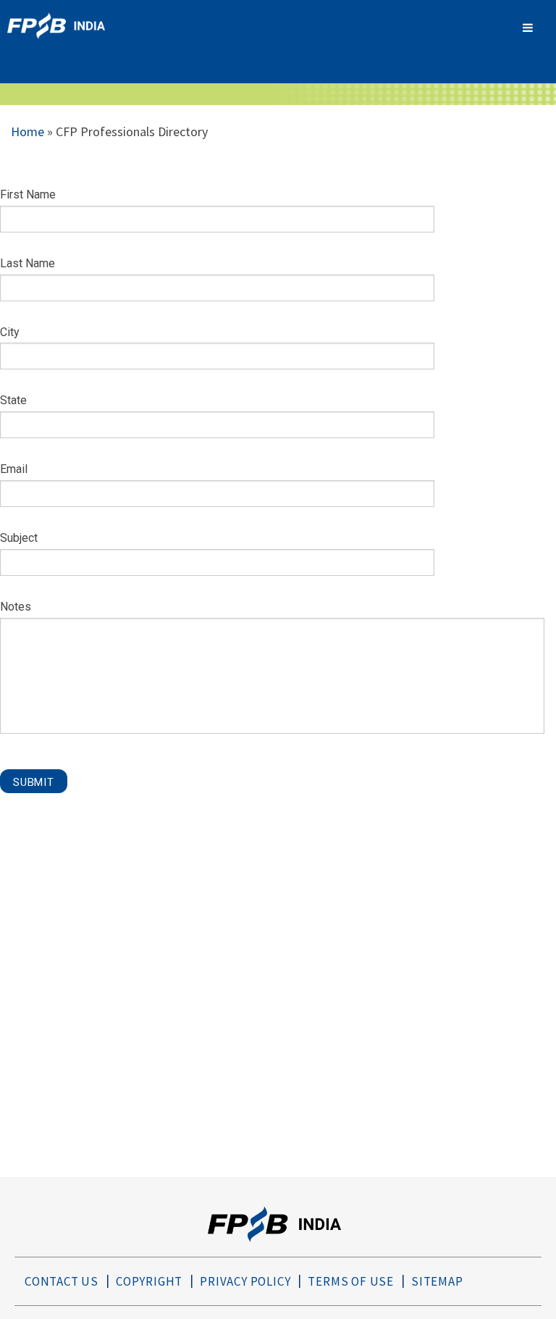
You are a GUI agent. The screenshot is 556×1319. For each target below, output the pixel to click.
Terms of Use (351, 1281)
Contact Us (61, 1281)
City (10, 332)
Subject (19, 538)
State (13, 400)
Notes (15, 607)
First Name (28, 194)
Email (14, 469)
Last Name (27, 263)
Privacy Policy (245, 1281)
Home (27, 131)
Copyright (149, 1281)
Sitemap (437, 1281)
